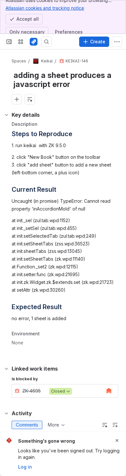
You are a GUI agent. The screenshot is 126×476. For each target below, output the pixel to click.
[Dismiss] (117, 440)
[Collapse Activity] (6, 413)
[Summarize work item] (30, 99)
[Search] (46, 42)
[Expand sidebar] (9, 42)
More (53, 424)
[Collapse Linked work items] (6, 369)
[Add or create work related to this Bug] (17, 99)
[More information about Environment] (46, 334)
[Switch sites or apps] (21, 42)
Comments (27, 424)
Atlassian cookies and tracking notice (44, 8)
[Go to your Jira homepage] (33, 42)
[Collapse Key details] (6, 115)
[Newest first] (115, 425)
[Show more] (117, 42)
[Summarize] (105, 425)
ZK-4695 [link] (31, 391)
